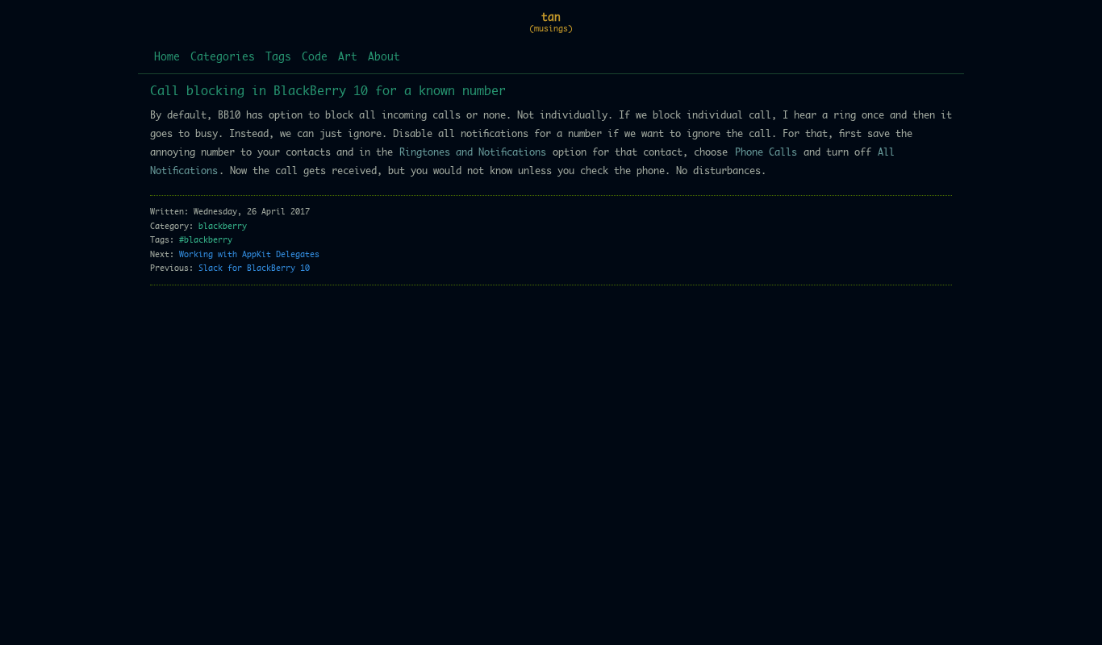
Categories (222, 57)
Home (167, 57)
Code (315, 57)
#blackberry (205, 240)
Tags (278, 57)
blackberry (222, 227)
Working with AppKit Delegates (249, 255)
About (384, 57)
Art (347, 57)
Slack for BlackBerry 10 (254, 268)
